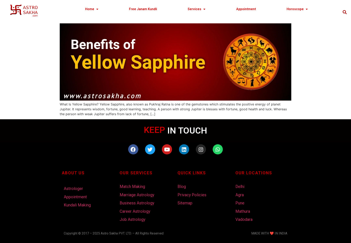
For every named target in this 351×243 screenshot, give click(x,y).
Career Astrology (135, 211)
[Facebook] (133, 149)
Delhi (239, 186)
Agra (239, 194)
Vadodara (243, 219)
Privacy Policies (192, 194)
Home (89, 9)
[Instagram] (201, 149)
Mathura (242, 211)
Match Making (132, 186)
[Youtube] (167, 149)
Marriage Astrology (137, 194)
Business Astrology (137, 203)
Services (194, 9)
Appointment (246, 9)
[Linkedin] (184, 149)
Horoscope (295, 9)
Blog (182, 186)
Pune (239, 203)
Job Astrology (132, 219)
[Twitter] (150, 149)
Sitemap (185, 203)
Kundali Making (77, 205)
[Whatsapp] (218, 149)
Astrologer (73, 188)
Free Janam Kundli (143, 9)
